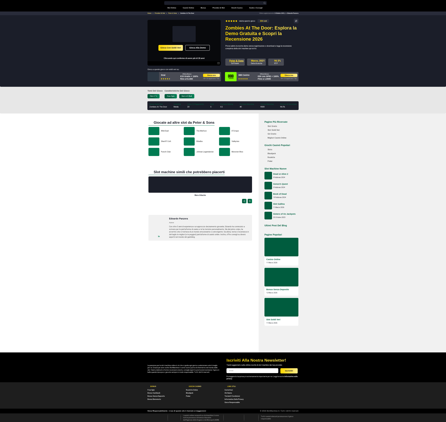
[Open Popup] (296, 21)
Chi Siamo (228, 393)
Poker (188, 396)
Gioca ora (211, 75)
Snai (163, 75)
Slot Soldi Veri (273, 319)
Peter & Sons (236, 60)
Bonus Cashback (154, 393)
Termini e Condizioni (232, 396)
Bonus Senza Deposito (277, 289)
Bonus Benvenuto (154, 399)
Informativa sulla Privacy (234, 399)
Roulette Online (192, 390)
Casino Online (273, 259)
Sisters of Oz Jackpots (284, 214)
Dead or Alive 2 (280, 174)
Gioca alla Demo (197, 48)
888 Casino (243, 75)
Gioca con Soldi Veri (170, 48)
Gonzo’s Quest (280, 184)
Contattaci (229, 390)
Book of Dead (280, 194)
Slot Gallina (279, 204)
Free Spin (151, 390)
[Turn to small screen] (218, 21)
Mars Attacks (200, 195)
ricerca (265, 3)
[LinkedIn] (159, 236)
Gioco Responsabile (232, 402)
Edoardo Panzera (292, 13)
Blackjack (189, 393)
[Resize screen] (218, 63)
